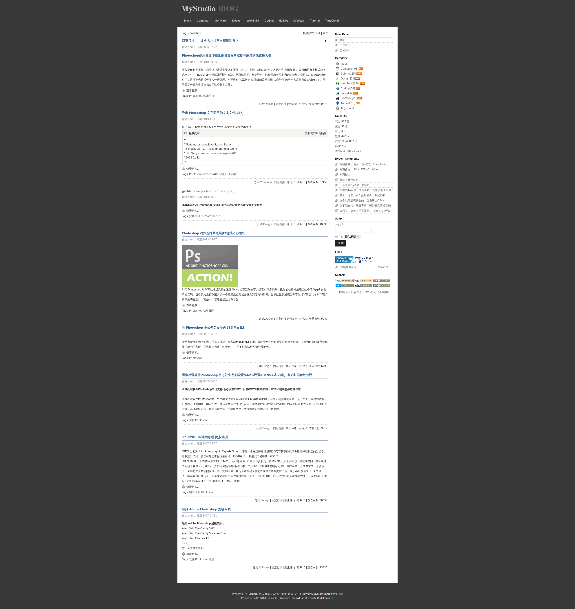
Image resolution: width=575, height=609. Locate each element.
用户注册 (345, 45)
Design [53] (348, 78)
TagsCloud (332, 20)
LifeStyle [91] (348, 98)
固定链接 (281, 104)
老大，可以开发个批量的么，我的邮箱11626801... (362, 196)
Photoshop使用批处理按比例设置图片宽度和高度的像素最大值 (226, 55)
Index (187, 20)
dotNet (283, 20)
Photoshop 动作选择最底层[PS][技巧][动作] (213, 233)
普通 (318, 33)
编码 (192, 492)
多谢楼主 (345, 174)
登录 (342, 40)
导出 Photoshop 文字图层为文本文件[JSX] (212, 112)
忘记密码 (345, 50)
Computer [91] (349, 68)
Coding (269, 20)
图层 (212, 310)
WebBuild (253, 20)
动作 (234, 174)
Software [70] (349, 73)
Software (221, 20)
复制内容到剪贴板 (316, 133)
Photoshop (195, 95)
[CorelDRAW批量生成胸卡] (365, 262)
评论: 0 (292, 104)
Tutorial (315, 20)
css (341, 594)
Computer (203, 20)
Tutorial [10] (348, 103)
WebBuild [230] (350, 83)
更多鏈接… (384, 267)
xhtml (333, 594)
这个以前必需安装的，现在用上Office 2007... (362, 201)
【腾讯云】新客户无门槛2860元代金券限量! (364, 292)
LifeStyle (299, 20)
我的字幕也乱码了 (350, 179)
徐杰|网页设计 (348, 267)
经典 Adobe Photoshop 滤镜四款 (206, 509)
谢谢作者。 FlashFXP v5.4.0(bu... (360, 169)
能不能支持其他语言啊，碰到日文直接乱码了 (365, 206)
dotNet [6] (346, 93)
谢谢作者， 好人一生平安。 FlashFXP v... (364, 164)
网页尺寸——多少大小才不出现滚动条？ (210, 40)
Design (236, 20)
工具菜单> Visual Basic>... (355, 185)
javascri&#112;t (212, 174)
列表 (325, 33)
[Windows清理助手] (344, 262)
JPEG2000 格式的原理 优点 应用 (205, 437)
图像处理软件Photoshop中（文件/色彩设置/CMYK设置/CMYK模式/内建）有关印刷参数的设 (247, 375)
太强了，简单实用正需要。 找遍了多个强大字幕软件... (365, 211)
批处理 (207, 95)
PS (219, 216)
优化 (192, 420)
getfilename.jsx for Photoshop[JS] (208, 191)
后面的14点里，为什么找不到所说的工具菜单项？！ (365, 191)
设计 (198, 492)
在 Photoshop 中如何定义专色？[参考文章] (213, 327)
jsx (213, 95)
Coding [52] (348, 88)
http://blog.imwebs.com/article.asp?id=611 (211, 153)
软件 (192, 559)
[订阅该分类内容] (361, 68)
